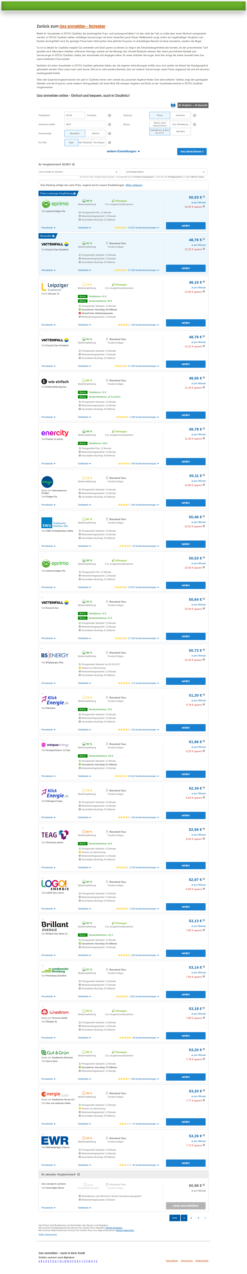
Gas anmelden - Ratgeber (82, 26)
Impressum (187, 1260)
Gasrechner (172, 1260)
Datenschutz (201, 1260)
